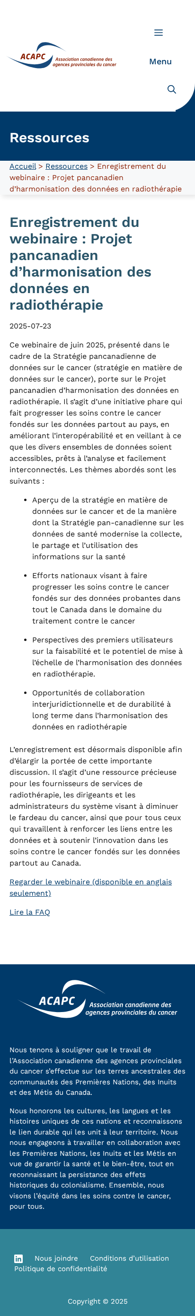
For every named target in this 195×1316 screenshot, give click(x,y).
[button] (172, 90)
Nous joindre (56, 1258)
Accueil (22, 166)
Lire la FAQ (29, 912)
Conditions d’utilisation (129, 1258)
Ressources (66, 166)
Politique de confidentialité (60, 1268)
